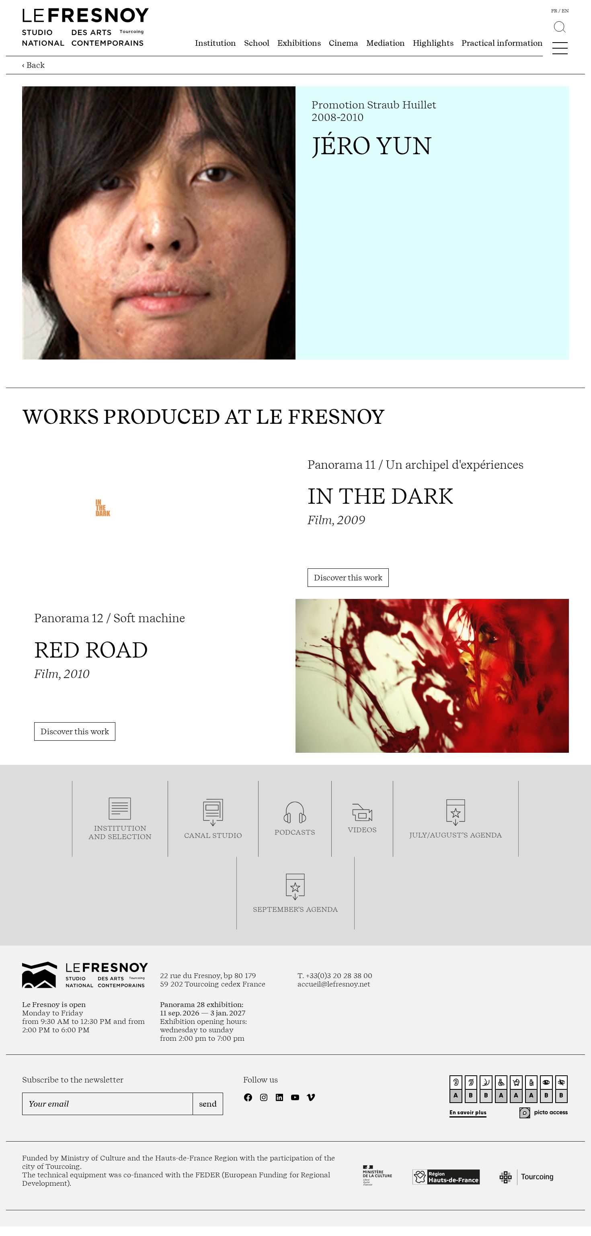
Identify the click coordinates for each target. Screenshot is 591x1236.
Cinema (343, 43)
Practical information (502, 43)
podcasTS (295, 832)
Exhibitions (299, 43)
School (256, 43)
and (98, 836)
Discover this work (348, 577)
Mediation (385, 43)
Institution (215, 43)
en (565, 11)
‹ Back (33, 65)
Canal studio (213, 835)
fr (554, 11)
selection (130, 836)
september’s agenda (295, 909)
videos (362, 829)
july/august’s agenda (455, 835)
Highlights (433, 43)
